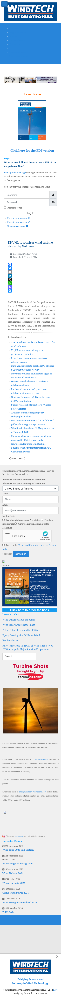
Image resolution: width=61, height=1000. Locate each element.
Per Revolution (10, 640)
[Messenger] (31, 291)
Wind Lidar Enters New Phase (18, 624)
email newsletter (41, 759)
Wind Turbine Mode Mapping (18, 619)
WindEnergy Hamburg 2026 (17, 863)
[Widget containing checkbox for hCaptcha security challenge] (27, 536)
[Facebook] (31, 264)
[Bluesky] (31, 268)
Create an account (16, 225)
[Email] (31, 272)
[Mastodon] (31, 287)
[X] (31, 279)
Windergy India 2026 (13, 883)
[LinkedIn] (31, 276)
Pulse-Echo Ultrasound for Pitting (21, 630)
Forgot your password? (18, 218)
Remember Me (14, 207)
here (55, 989)
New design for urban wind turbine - (29, 443)
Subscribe (7, 553)
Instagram (19, 836)
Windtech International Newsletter (23, 519)
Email (5, 504)
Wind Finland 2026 (12, 873)
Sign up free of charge (15, 172)
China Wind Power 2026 (15, 892)
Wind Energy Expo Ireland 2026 (19, 902)
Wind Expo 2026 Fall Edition (18, 849)
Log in (30, 213)
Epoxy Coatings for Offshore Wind (21, 635)
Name (5, 493)
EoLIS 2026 (8, 912)
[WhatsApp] (31, 283)
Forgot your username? (18, 222)
